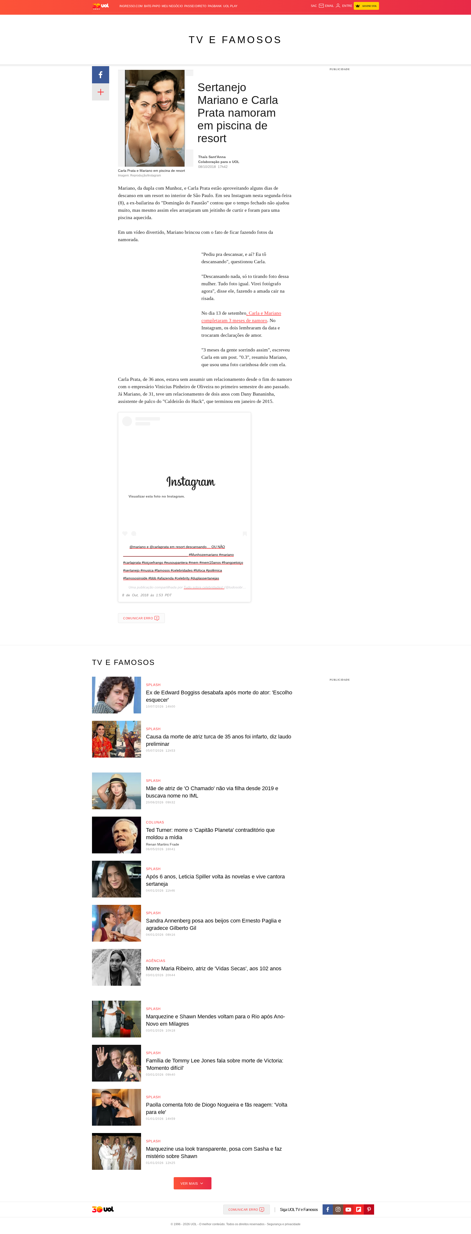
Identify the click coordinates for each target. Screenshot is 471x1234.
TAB (332, 20)
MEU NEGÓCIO (172, 6)
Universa (256, 20)
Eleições (131, 20)
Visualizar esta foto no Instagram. (157, 496)
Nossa (323, 20)
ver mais (189, 1183)
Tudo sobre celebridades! (204, 587)
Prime (341, 20)
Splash (241, 20)
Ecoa (292, 20)
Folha (211, 20)
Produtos (101, 20)
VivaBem (272, 20)
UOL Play (230, 6)
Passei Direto (195, 6)
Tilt (284, 20)
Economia (196, 20)
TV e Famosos (235, 39)
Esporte (225, 20)
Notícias (148, 20)
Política (164, 20)
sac (314, 6)
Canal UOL (307, 20)
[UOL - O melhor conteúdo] (100, 6)
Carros (179, 20)
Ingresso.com (131, 6)
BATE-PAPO (152, 6)
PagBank (215, 6)
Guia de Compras (372, 20)
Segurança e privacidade (283, 1224)
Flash (116, 20)
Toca (351, 20)
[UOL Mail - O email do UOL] (326, 6)
